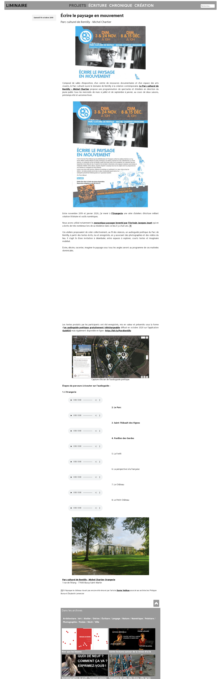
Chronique (120, 5)
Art (80, 618)
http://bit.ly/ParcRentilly (118, 331)
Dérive (96, 618)
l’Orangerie (117, 213)
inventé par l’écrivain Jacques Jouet (123, 223)
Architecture (69, 618)
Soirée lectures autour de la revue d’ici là (130, 652)
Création (144, 5)
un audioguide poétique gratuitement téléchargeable (92, 327)
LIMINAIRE (16, 5)
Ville (97, 622)
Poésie (82, 622)
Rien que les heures (71, 652)
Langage (116, 618)
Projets (77, 5)
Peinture (149, 618)
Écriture (97, 5)
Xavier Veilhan (123, 590)
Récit (90, 622)
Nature (125, 618)
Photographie (70, 622)
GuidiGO (66, 331)
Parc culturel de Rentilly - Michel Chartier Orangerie (88, 580)
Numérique (137, 618)
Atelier (87, 618)
